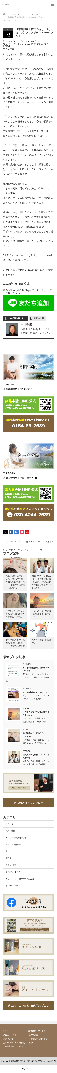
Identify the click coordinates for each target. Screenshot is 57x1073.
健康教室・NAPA (13, 872)
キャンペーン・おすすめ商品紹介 (20, 879)
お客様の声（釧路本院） (38, 1039)
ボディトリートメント (15, 44)
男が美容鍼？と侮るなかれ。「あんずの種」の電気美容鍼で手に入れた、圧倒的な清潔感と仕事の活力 (15, 582)
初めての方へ (34, 1035)
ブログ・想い (35, 41)
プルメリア (31, 44)
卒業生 (31, 1042)
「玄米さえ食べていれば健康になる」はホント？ (41, 614)
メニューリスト (9, 1035)
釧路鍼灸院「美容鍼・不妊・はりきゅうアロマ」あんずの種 (32, 1061)
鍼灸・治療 (10, 831)
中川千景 (10, 49)
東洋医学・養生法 (13, 886)
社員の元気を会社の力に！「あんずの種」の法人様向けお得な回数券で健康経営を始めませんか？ (41, 582)
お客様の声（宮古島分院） (14, 1042)
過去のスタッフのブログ (28, 802)
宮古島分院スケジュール (13, 1046)
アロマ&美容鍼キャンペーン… (36, 692)
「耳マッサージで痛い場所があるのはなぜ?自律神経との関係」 (15, 614)
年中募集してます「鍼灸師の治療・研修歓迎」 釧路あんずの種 (15, 643)
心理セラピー (11, 824)
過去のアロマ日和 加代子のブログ (28, 1005)
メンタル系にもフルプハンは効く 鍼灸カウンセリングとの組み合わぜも (15, 543)
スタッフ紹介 (9, 1039)
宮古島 (8, 858)
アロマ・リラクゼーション (17, 41)
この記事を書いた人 (17, 318)
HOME (6, 1031)
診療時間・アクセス (37, 1031)
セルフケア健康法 (13, 844)
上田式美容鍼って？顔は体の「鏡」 (41, 543)
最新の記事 (38, 318)
